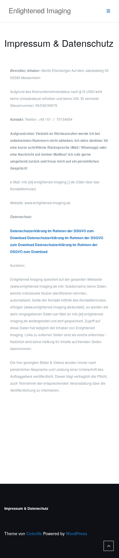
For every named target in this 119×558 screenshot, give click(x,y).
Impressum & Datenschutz (26, 508)
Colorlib (34, 533)
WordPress (76, 533)
